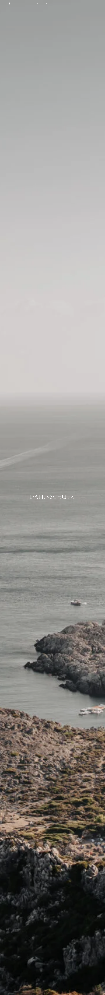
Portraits (64, 3)
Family (45, 3)
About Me (74, 3)
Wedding (35, 3)
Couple (54, 3)
